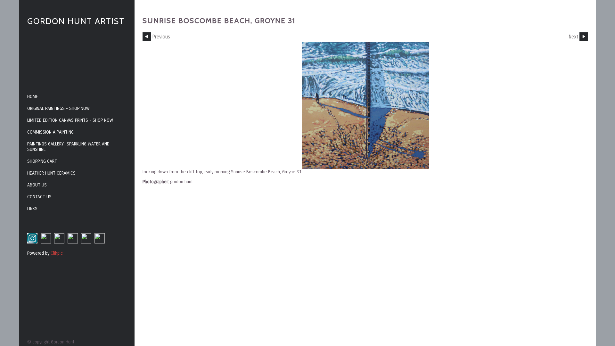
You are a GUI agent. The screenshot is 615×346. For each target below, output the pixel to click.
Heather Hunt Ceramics (51, 173)
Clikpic (57, 253)
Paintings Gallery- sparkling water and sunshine (68, 146)
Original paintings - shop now (58, 108)
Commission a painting (50, 132)
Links (32, 208)
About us (37, 185)
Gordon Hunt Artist (76, 21)
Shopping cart (42, 161)
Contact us (39, 197)
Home (32, 96)
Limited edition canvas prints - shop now (70, 120)
